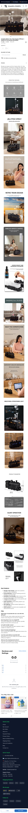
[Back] (1, 6)
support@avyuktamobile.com (11, 758)
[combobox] (5, 48)
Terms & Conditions (7, 743)
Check (24, 55)
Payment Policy (6, 734)
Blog (4, 745)
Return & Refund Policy (8, 738)
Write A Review (22, 650)
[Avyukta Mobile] (5, 6)
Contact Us (5, 748)
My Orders (5, 729)
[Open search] (23, 6)
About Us (5, 731)
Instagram (5, 800)
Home (4, 724)
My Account (6, 727)
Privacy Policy (6, 736)
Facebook (12, 800)
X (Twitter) (18, 800)
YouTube (5, 804)
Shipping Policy (6, 741)
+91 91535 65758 (8, 755)
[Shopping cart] (26, 6)
